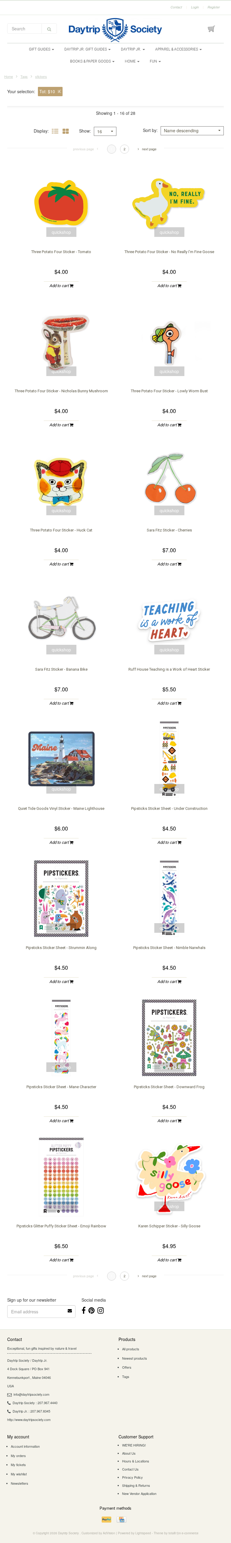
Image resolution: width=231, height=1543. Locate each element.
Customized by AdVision (98, 1533)
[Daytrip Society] (115, 30)
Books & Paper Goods (91, 61)
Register (214, 7)
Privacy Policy (132, 1477)
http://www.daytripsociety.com (29, 1419)
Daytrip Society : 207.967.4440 (35, 1402)
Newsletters (19, 1483)
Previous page (83, 148)
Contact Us (130, 1469)
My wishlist (19, 1473)
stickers (41, 76)
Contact (176, 7)
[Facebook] (84, 1310)
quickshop (61, 232)
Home (131, 61)
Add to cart (59, 285)
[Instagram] (100, 1310)
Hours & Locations (135, 1461)
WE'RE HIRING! (134, 1445)
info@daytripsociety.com (31, 1394)
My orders (18, 1455)
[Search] (49, 28)
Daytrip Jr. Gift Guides (86, 49)
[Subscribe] (70, 1308)
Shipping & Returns (136, 1485)
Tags (24, 76)
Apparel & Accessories (177, 49)
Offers (126, 1367)
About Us (129, 1453)
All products (130, 1348)
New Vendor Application (139, 1493)
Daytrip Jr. (131, 49)
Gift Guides (40, 49)
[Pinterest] (91, 1310)
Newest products (134, 1358)
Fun (154, 61)
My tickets (18, 1464)
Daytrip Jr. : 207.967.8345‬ (31, 1411)
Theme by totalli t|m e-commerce (176, 1533)
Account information (25, 1446)
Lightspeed (143, 1533)
